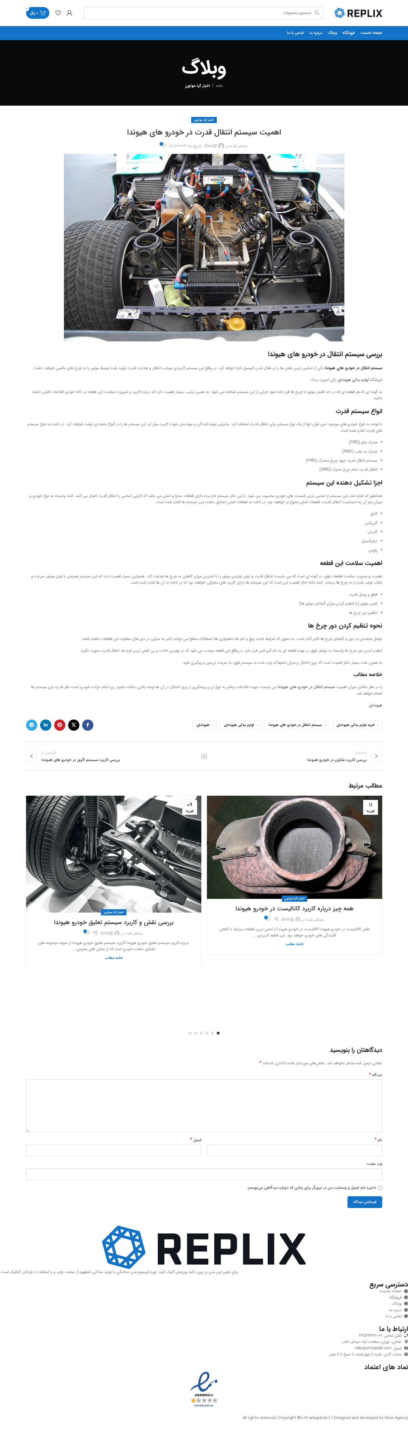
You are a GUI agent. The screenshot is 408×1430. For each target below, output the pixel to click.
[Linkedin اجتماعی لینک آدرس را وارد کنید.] (45, 725)
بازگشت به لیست (204, 756)
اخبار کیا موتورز (197, 86)
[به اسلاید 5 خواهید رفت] (195, 1033)
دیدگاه (375, 1075)
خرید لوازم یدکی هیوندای (355, 725)
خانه (219, 86)
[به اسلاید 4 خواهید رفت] (201, 1033)
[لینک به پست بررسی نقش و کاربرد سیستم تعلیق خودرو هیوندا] (113, 854)
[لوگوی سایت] (358, 13)
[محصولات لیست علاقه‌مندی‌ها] (58, 12)
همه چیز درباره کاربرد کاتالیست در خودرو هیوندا (294, 908)
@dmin (210, 146)
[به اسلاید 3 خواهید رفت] (207, 1033)
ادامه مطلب (294, 944)
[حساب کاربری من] (69, 12)
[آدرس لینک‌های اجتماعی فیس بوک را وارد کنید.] (87, 725)
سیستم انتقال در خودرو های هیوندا (295, 725)
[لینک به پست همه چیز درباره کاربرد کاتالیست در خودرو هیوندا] (294, 847)
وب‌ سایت (374, 1164)
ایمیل (195, 1140)
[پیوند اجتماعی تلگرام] (31, 725)
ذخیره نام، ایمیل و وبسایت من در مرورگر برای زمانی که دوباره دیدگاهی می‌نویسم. (311, 1187)
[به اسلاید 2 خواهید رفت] (212, 1033)
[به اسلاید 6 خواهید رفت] (190, 1033)
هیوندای (375, 705)
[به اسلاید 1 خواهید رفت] (218, 1033)
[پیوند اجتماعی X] (73, 725)
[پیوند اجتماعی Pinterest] (59, 725)
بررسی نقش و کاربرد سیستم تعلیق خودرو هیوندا (114, 922)
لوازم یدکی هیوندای (353, 380)
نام (378, 1140)
